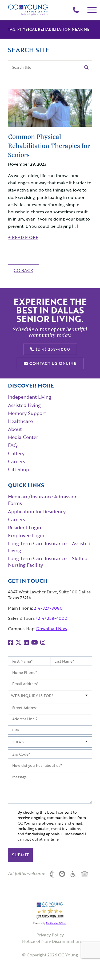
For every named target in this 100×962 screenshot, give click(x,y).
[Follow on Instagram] (42, 642)
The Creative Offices (56, 923)
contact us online (52, 363)
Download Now (51, 628)
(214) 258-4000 (52, 349)
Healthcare (20, 421)
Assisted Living (24, 405)
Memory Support (27, 413)
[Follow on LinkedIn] (26, 642)
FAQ (13, 445)
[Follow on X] (18, 642)
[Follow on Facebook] (10, 642)
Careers (16, 519)
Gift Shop (18, 469)
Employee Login (26, 535)
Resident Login (24, 527)
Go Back (23, 270)
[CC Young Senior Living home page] (28, 10)
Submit (20, 854)
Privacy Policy (50, 935)
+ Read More (23, 237)
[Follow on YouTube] (34, 642)
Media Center (23, 437)
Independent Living (29, 396)
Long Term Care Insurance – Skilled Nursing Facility (47, 561)
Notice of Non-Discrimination (51, 941)
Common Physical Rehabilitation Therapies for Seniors (49, 145)
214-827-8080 (48, 608)
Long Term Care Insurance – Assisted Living (49, 546)
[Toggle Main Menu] (92, 10)
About (15, 429)
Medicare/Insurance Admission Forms (43, 500)
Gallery (16, 453)
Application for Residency (37, 511)
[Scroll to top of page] (85, 947)
